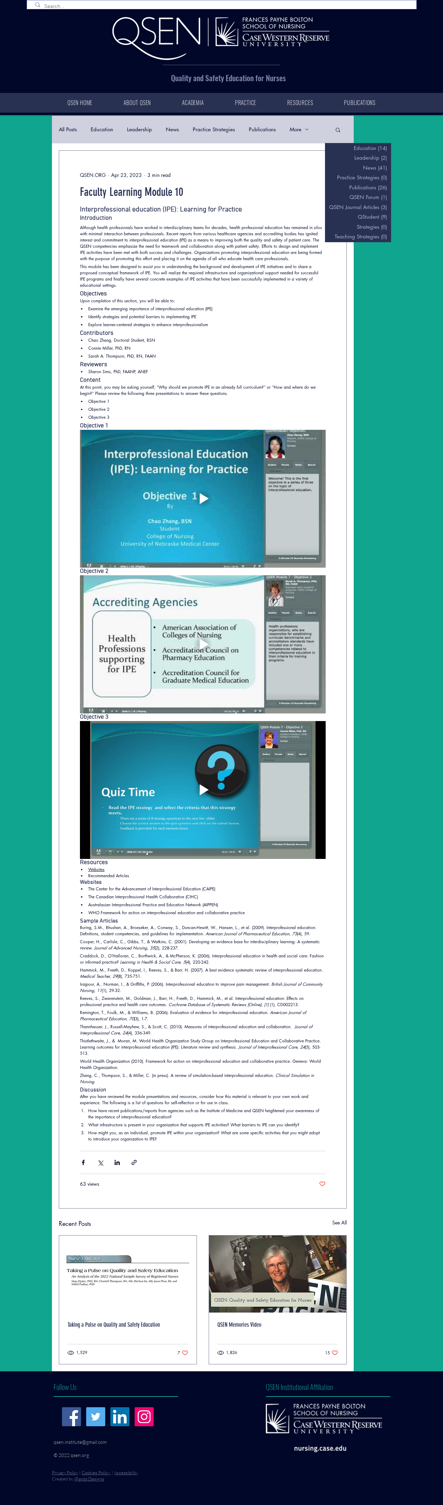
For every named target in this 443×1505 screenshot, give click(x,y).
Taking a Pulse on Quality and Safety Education (113, 1324)
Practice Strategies (214, 129)
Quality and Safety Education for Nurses (228, 77)
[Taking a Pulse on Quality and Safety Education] (128, 1274)
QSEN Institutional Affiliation (299, 1386)
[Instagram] (144, 1416)
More (295, 129)
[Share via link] (134, 1162)
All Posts (68, 129)
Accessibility (126, 1472)
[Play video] (203, 499)
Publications (262, 129)
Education (102, 129)
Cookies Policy (96, 1472)
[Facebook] (71, 1416)
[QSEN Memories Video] (277, 1274)
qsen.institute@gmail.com (80, 1442)
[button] (338, 129)
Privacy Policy (65, 1472)
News (172, 129)
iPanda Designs (89, 1479)
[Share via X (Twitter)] (100, 1162)
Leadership (139, 129)
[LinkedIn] (119, 1416)
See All (339, 1222)
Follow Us (65, 1386)
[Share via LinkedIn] (117, 1162)
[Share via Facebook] (83, 1162)
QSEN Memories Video (239, 1324)
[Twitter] (95, 1416)
